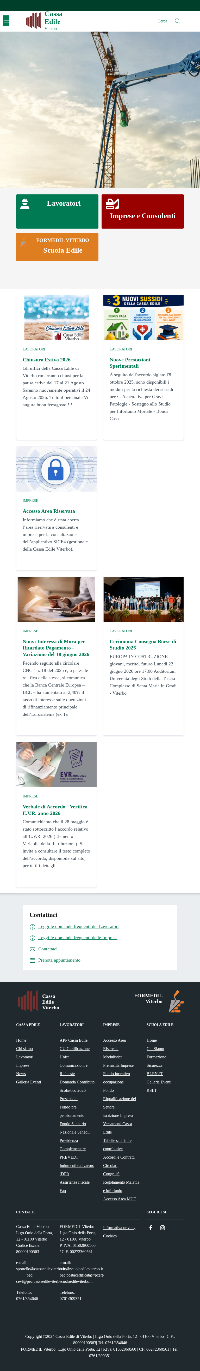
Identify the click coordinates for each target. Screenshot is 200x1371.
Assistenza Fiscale (75, 1182)
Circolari (110, 1165)
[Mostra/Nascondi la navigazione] (6, 20)
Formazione (156, 1057)
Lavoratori (34, 349)
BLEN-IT (155, 1073)
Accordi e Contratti (119, 1157)
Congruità (111, 1174)
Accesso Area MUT (119, 1199)
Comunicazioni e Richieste (74, 1069)
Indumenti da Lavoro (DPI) (77, 1169)
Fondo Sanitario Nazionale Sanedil (75, 1128)
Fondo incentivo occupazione (116, 1077)
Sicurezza (154, 1065)
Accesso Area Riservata (49, 511)
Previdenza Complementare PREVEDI (73, 1148)
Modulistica (112, 1057)
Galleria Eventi (28, 1082)
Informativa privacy (119, 1227)
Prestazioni (69, 1098)
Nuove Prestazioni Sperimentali (130, 363)
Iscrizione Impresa (118, 1115)
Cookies (110, 1236)
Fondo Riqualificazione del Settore (119, 1098)
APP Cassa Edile (74, 1040)
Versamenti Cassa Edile (117, 1128)
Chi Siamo (155, 1048)
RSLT (152, 1090)
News (21, 1073)
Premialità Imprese (118, 1065)
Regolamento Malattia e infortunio (121, 1186)
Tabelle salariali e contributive (117, 1144)
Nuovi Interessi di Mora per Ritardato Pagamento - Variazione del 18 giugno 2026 (56, 648)
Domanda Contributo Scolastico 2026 (77, 1086)
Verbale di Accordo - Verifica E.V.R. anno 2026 (55, 810)
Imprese (30, 501)
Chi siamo (24, 1048)
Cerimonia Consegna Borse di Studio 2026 (143, 645)
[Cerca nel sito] (177, 21)
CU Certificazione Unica (75, 1052)
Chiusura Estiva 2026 (47, 359)
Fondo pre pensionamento (72, 1111)
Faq (63, 1190)
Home (21, 1040)
